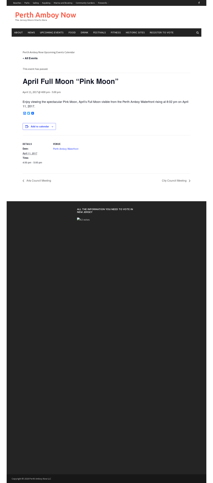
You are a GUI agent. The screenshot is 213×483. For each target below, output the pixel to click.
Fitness (116, 32)
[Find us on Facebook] (199, 3)
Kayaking (46, 3)
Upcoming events (52, 32)
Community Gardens (85, 3)
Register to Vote (162, 32)
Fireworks (102, 3)
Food (72, 32)
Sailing (36, 3)
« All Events (30, 58)
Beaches (17, 3)
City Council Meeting (174, 180)
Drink (84, 32)
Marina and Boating (63, 3)
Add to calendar (40, 126)
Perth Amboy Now (45, 15)
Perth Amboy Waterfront (65, 148)
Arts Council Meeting (38, 180)
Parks (26, 3)
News (31, 32)
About (18, 32)
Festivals (99, 32)
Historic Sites (135, 32)
